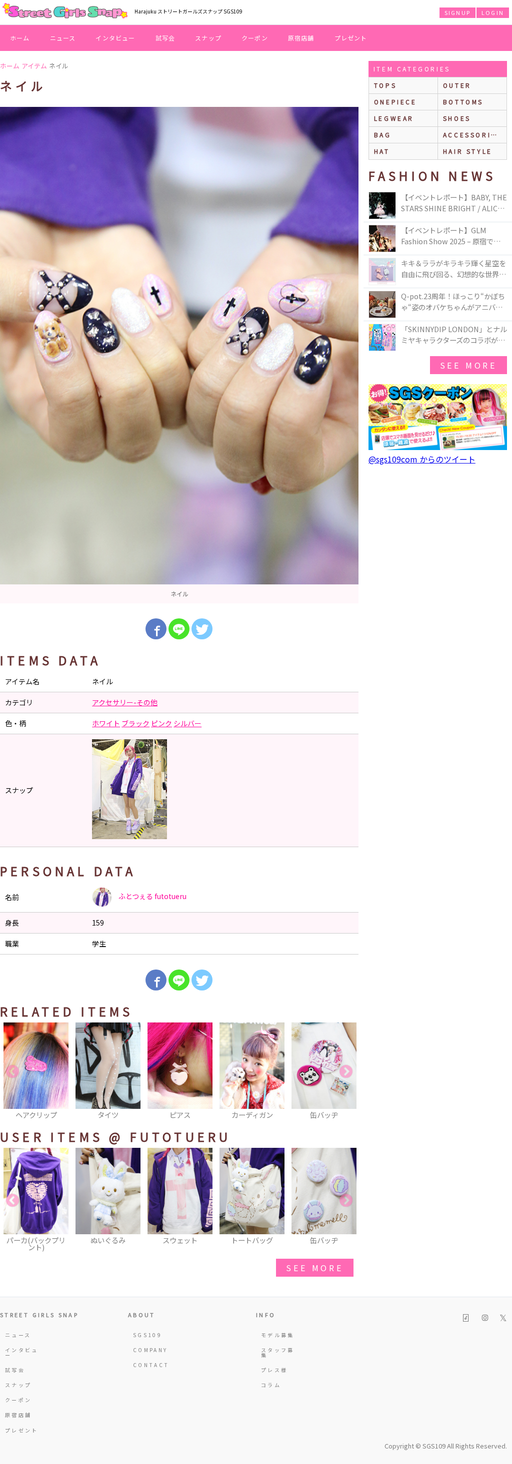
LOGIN (493, 12)
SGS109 (147, 1335)
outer (457, 85)
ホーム (20, 37)
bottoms (463, 101)
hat (382, 151)
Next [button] (346, 1071)
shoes (457, 118)
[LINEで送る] (179, 628)
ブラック (136, 723)
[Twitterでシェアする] (202, 628)
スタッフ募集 (277, 1352)
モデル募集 (277, 1335)
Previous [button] (12, 1071)
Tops (385, 85)
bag (383, 134)
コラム (271, 1385)
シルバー (188, 723)
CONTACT (151, 1365)
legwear (394, 118)
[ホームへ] (65, 11)
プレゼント (351, 37)
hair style (467, 151)
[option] (179, 355)
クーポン (255, 37)
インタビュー (115, 37)
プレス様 (274, 1370)
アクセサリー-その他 (125, 702)
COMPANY (150, 1350)
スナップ (208, 37)
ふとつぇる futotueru (151, 896)
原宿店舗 (301, 37)
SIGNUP (457, 12)
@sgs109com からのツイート (422, 459)
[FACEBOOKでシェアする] (156, 628)
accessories (472, 134)
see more (314, 1268)
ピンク (161, 723)
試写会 (166, 37)
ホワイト (106, 723)
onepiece (395, 101)
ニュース (63, 37)
